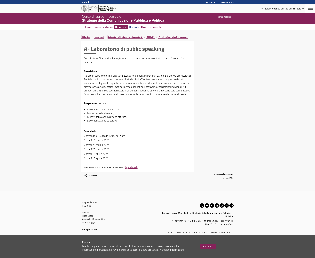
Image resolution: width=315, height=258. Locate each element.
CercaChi (210, 2)
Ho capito (208, 246)
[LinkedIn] (217, 205)
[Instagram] (222, 205)
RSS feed (86, 205)
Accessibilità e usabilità (93, 219)
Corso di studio (103, 27)
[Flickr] (231, 205)
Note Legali (87, 215)
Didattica (120, 27)
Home (87, 27)
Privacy (85, 212)
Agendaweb (131, 167)
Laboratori (99, 36)
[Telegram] (226, 205)
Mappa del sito (89, 202)
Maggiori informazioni (172, 249)
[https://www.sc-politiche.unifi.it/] (100, 8)
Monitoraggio (88, 222)
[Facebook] (212, 205)
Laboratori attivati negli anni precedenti (125, 36)
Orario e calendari (152, 27)
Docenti (134, 27)
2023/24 (150, 36)
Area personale (89, 229)
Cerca (224, 16)
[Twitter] (202, 205)
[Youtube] (207, 205)
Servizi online (227, 2)
